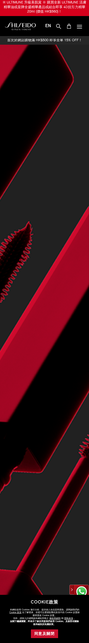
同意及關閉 (44, 634)
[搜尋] (58, 26)
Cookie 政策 (15, 612)
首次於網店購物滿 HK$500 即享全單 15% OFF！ (44, 40)
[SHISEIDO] (20, 26)
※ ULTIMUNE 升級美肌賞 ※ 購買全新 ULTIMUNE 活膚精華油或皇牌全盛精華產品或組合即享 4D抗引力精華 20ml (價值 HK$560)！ (44, 7)
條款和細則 (55, 618)
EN (48, 26)
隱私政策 (68, 618)
